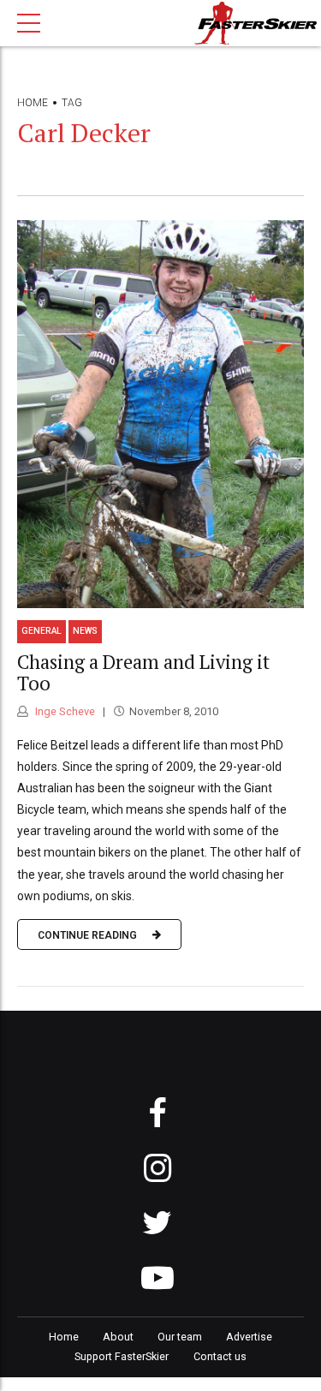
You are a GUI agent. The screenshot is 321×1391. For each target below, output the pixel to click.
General (41, 631)
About (118, 1336)
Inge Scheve (64, 711)
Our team (180, 1336)
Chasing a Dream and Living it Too (143, 672)
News (85, 631)
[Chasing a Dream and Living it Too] (160, 413)
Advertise (249, 1336)
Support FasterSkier (121, 1356)
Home (32, 103)
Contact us (220, 1356)
